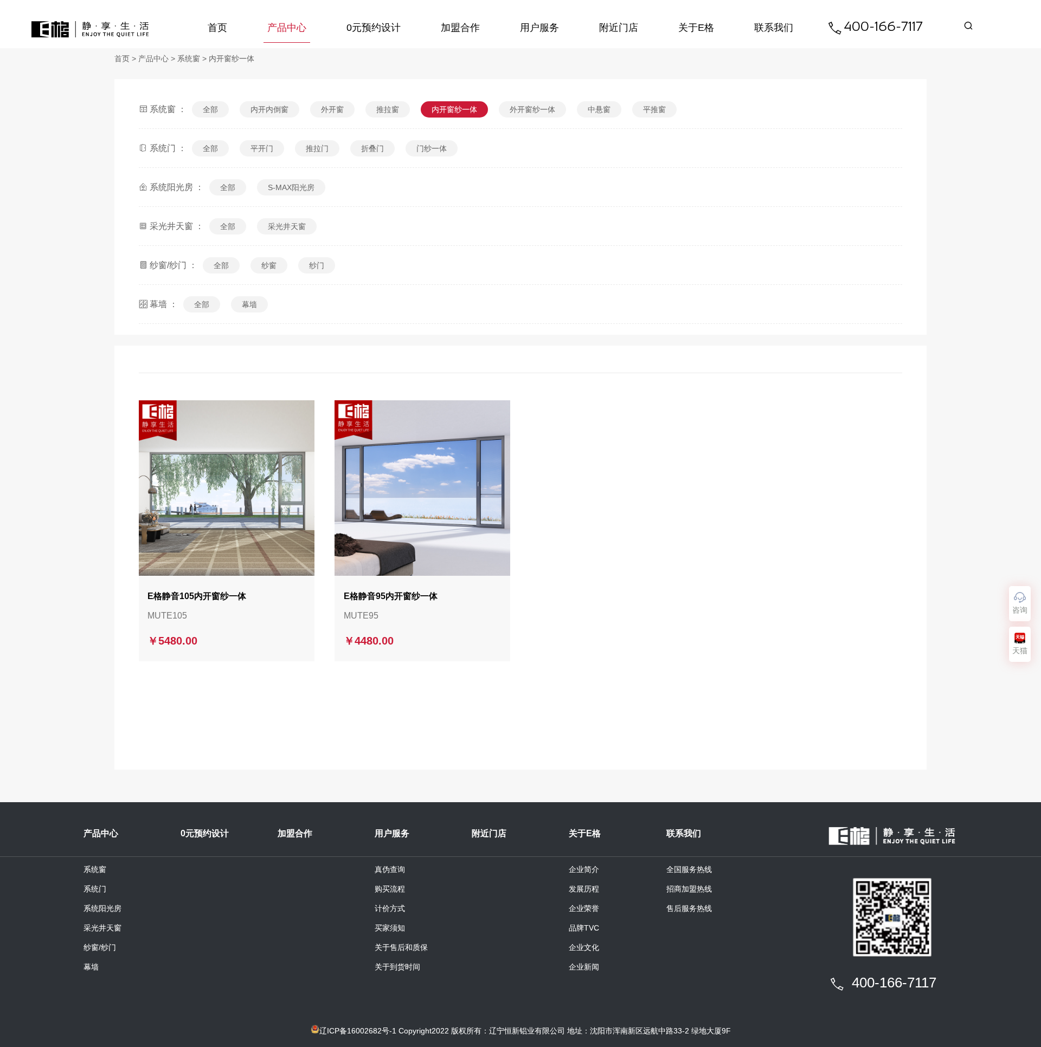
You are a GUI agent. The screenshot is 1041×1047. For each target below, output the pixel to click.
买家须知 (390, 928)
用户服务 (539, 27)
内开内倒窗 (269, 109)
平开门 (261, 148)
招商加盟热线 (689, 889)
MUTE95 (361, 615)
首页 (217, 27)
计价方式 (390, 908)
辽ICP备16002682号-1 (357, 1030)
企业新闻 (584, 967)
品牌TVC (584, 928)
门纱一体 (431, 148)
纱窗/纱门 (99, 947)
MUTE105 (167, 615)
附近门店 (618, 27)
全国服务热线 (689, 869)
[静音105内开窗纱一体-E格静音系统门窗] (226, 488)
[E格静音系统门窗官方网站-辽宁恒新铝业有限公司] (90, 29)
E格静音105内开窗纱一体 (196, 596)
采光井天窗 (287, 226)
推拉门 (317, 148)
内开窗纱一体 (231, 58)
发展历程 (584, 889)
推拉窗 (387, 109)
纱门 (316, 265)
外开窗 (332, 109)
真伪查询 (390, 869)
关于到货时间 (397, 967)
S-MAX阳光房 (291, 187)
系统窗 (188, 58)
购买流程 (390, 889)
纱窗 (269, 265)
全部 (210, 109)
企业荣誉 (584, 908)
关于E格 (696, 27)
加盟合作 (460, 27)
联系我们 (773, 27)
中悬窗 (599, 109)
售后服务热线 (689, 908)
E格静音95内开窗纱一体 (391, 596)
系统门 (94, 889)
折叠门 (372, 148)
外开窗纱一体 (532, 109)
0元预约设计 (373, 27)
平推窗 (654, 109)
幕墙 (249, 304)
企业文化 (584, 947)
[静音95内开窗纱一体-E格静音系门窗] (422, 488)
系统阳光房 (102, 908)
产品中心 (286, 27)
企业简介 (584, 869)
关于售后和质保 (401, 947)
